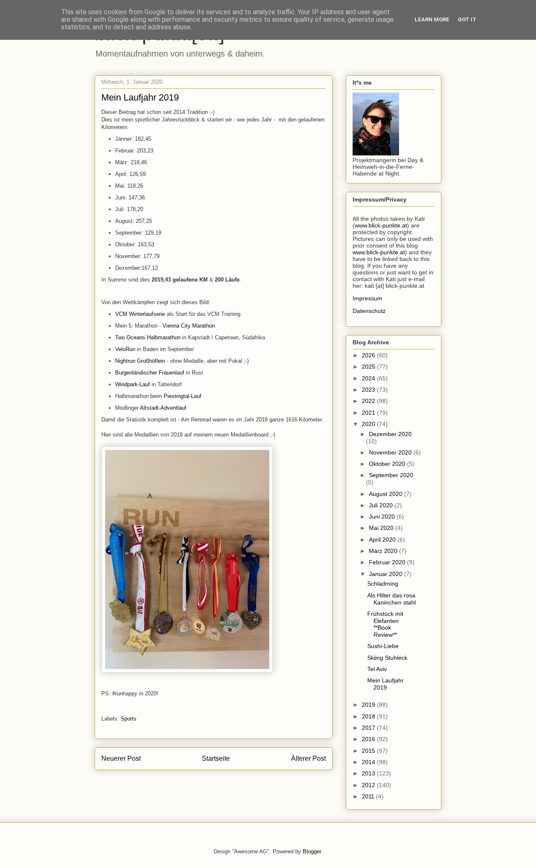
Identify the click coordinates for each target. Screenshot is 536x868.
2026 (369, 355)
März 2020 (384, 551)
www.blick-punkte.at (381, 225)
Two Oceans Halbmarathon (147, 337)
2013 (369, 773)
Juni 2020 (383, 516)
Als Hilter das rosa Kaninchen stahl (391, 599)
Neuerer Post (121, 758)
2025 (369, 366)
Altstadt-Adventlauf (163, 408)
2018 (369, 716)
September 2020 (391, 475)
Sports (129, 719)
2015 (369, 750)
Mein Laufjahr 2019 (385, 684)
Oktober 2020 (388, 463)
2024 (369, 378)
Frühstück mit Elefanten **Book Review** (385, 624)
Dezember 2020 (390, 434)
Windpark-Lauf (132, 384)
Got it (467, 19)
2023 (369, 389)
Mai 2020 (382, 527)
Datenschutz (369, 310)
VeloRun (126, 349)
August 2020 (386, 494)
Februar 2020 (388, 562)
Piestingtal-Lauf (182, 396)
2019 (369, 704)
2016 (369, 739)
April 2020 (383, 539)
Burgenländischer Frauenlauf (149, 372)
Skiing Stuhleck (387, 657)
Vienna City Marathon (188, 326)
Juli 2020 (381, 505)
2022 (369, 401)
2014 (369, 762)
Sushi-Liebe (383, 646)
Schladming (382, 583)
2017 (369, 727)
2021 (369, 412)
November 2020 (391, 452)
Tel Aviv (377, 669)
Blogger (312, 851)
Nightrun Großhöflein (141, 361)
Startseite (216, 758)
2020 (369, 424)
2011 (369, 796)
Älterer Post (308, 758)
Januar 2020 (386, 574)
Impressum (367, 298)
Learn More (432, 19)
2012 (369, 785)
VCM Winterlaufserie (141, 314)
